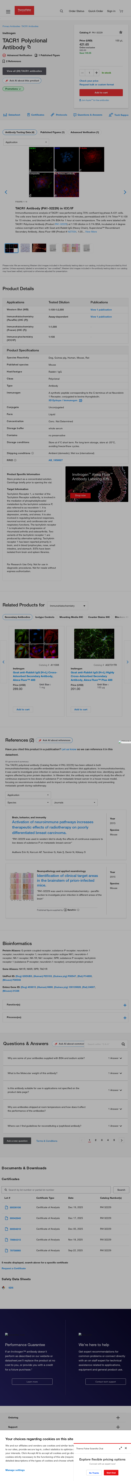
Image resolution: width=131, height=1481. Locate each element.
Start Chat (111, 1472)
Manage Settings (15, 1470)
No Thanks (94, 1473)
